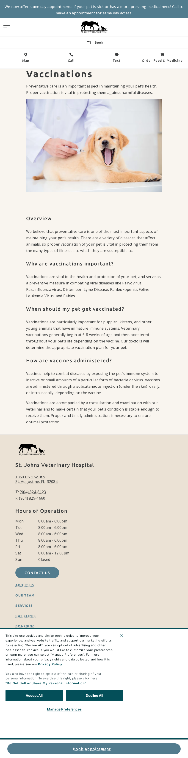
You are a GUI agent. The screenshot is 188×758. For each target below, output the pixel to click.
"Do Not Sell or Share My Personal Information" (46, 683)
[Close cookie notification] (122, 636)
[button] (6, 27)
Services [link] (24, 605)
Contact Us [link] (37, 573)
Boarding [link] (25, 626)
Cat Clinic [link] (25, 616)
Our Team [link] (25, 595)
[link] (94, 27)
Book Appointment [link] (92, 749)
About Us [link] (24, 585)
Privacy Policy (50, 664)
